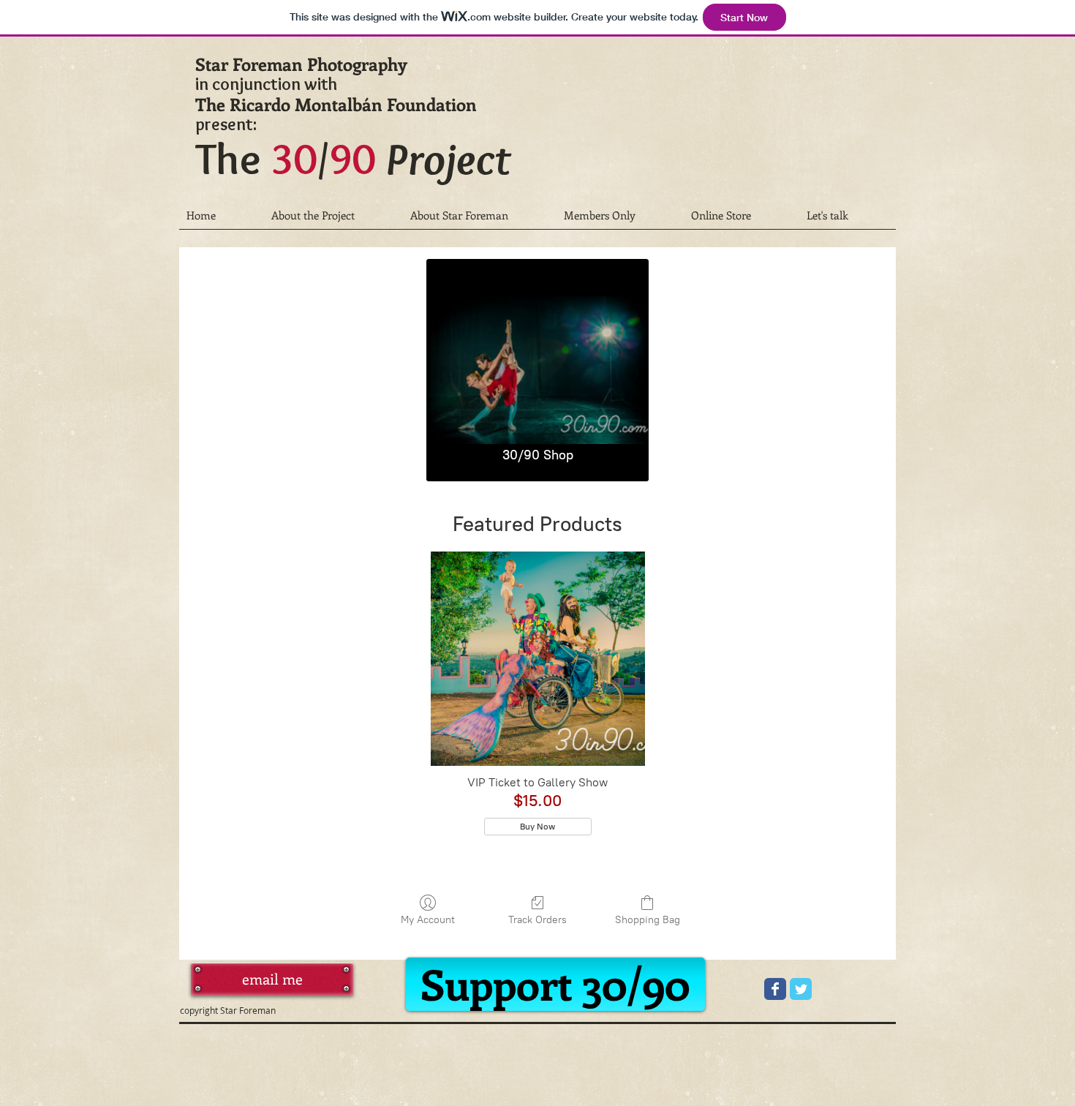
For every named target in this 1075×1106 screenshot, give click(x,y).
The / (352, 158)
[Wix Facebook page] (775, 989)
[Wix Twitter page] (801, 989)
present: (226, 124)
